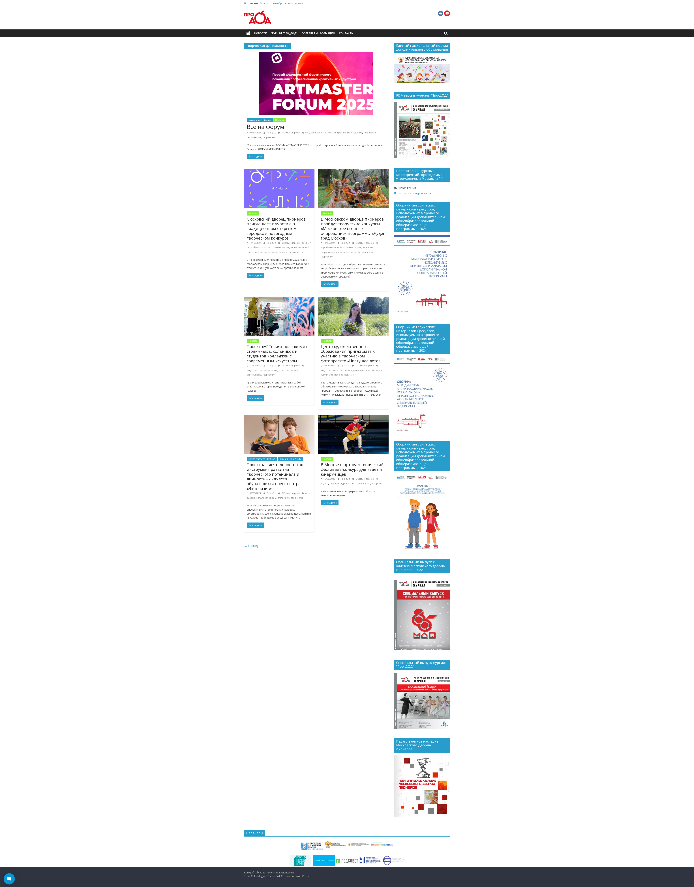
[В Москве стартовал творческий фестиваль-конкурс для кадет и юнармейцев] (353, 417)
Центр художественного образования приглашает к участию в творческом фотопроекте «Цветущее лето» (350, 353)
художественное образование (337, 374)
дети (307, 493)
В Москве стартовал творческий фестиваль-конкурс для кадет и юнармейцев (352, 469)
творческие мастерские (362, 252)
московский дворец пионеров (284, 247)
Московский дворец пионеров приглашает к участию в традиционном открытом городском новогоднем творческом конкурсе (276, 228)
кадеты (324, 483)
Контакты (346, 33)
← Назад (251, 545)
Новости (260, 33)
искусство (252, 370)
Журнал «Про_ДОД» (290, 458)
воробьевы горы (330, 247)
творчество (269, 137)
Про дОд (271, 132)
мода (335, 370)
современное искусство (271, 370)
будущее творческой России (320, 132)
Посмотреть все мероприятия (412, 193)
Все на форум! (266, 127)
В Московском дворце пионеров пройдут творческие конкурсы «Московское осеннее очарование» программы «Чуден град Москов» (353, 228)
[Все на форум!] (316, 54)
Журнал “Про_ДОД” (284, 33)
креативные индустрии (349, 132)
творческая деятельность (277, 252)
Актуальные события (260, 120)
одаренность (254, 497)
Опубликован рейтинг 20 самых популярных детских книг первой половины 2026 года (313, 3)
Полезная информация (318, 33)
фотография (375, 370)
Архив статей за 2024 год (262, 458)
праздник (257, 252)
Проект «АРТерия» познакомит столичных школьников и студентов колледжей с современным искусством (277, 353)
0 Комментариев (290, 132)
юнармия (377, 483)
